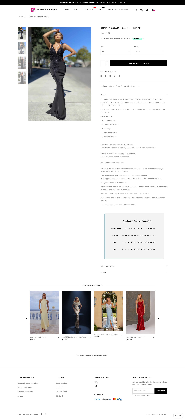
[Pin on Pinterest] (110, 76)
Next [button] (88, 73)
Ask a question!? (107, 266)
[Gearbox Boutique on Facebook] (41, 414)
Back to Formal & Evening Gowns (94, 355)
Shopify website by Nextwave (156, 414)
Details (103, 95)
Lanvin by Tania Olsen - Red (136, 337)
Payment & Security (25, 392)
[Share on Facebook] (102, 76)
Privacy (20, 396)
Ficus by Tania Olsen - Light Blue (105, 334)
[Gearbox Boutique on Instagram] (45, 414)
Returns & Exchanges (25, 387)
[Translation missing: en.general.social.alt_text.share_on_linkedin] (114, 76)
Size (102, 47)
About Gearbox (61, 383)
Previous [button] (31, 73)
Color (136, 47)
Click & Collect (61, 392)
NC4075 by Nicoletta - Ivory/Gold (74, 337)
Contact (59, 387)
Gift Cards (59, 396)
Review (103, 272)
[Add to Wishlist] (58, 337)
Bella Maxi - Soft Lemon (38, 337)
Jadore (111, 86)
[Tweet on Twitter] (105, 76)
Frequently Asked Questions (28, 383)
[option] (59, 74)
